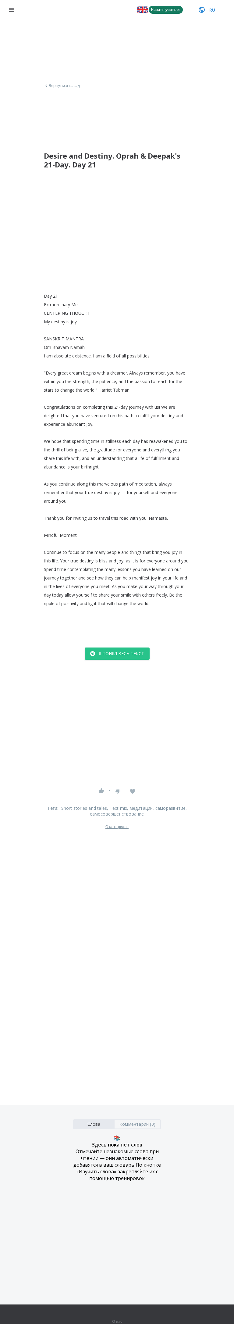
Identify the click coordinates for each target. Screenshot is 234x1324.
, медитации (140, 808)
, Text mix (117, 808)
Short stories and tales (84, 808)
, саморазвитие (169, 808)
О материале (117, 827)
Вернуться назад (64, 86)
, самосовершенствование (138, 811)
